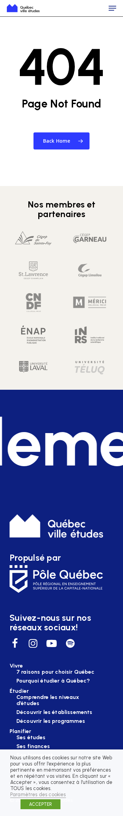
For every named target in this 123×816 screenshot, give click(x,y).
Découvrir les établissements (54, 712)
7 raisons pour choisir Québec (55, 672)
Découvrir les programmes (50, 721)
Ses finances (33, 746)
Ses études (31, 737)
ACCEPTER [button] (40, 804)
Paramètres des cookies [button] (38, 794)
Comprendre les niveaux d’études (48, 700)
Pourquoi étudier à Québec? (53, 681)
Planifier (20, 731)
